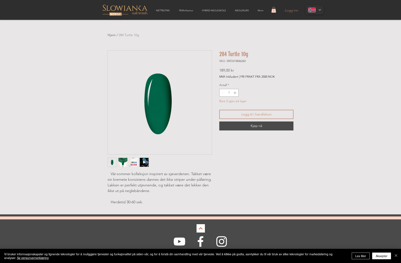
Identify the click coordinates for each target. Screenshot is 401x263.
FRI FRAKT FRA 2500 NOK (257, 76)
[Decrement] (222, 92)
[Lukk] (395, 256)
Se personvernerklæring (33, 258)
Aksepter (381, 256)
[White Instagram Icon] (221, 241)
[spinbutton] (229, 92)
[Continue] (201, 228)
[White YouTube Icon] (179, 241)
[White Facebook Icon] (200, 241)
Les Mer (360, 256)
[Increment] (235, 92)
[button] (273, 10)
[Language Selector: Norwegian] (314, 10)
